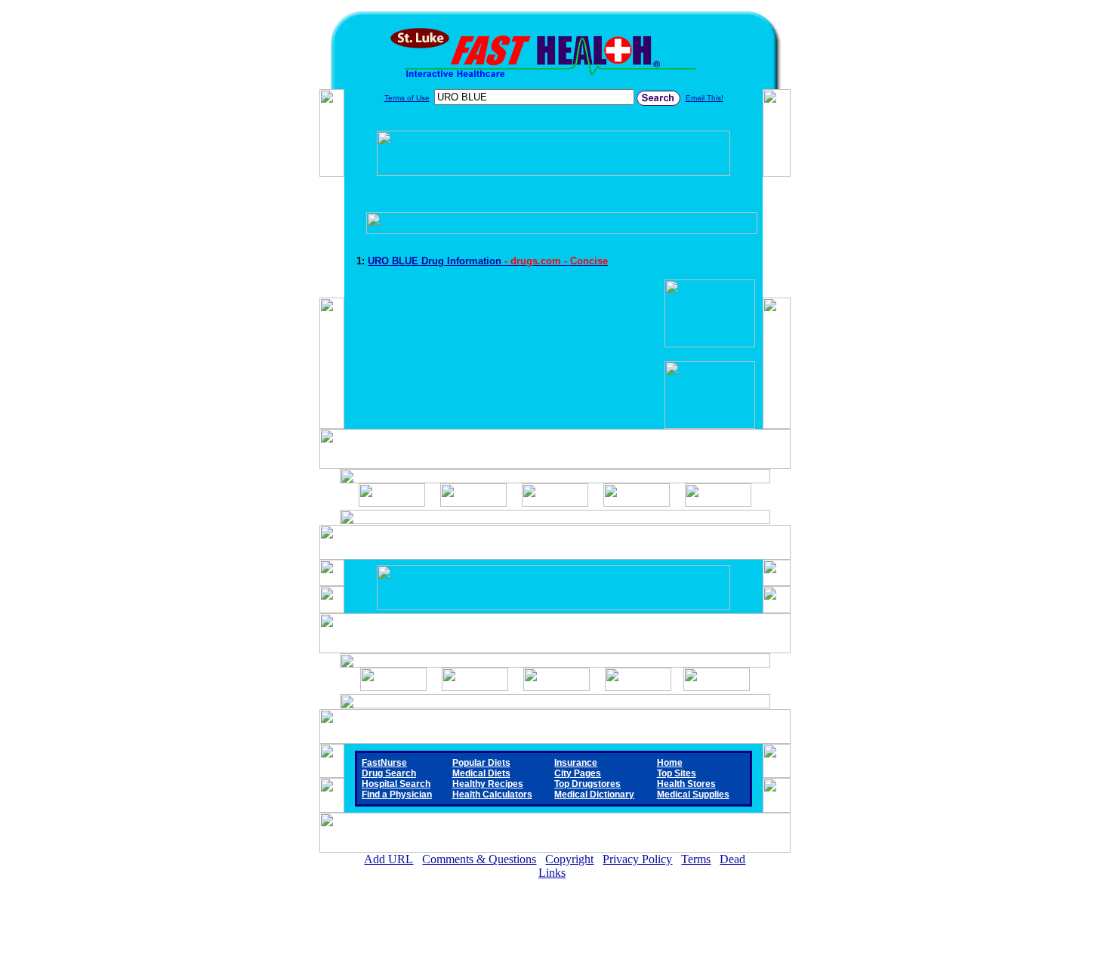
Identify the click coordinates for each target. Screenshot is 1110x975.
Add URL (388, 859)
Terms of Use (407, 98)
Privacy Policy (637, 859)
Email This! (704, 98)
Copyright (569, 859)
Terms (696, 859)
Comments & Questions (479, 859)
